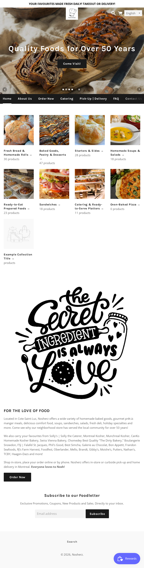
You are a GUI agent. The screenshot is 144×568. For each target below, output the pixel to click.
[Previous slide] (5, 89)
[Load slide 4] (72, 90)
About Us (25, 98)
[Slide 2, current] (66, 90)
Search (72, 541)
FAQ (116, 98)
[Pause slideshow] (79, 89)
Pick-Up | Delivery (93, 98)
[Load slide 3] (69, 90)
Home (7, 98)
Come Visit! (72, 63)
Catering (66, 98)
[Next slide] (139, 89)
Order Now (46, 98)
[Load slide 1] (63, 90)
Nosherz (77, 554)
